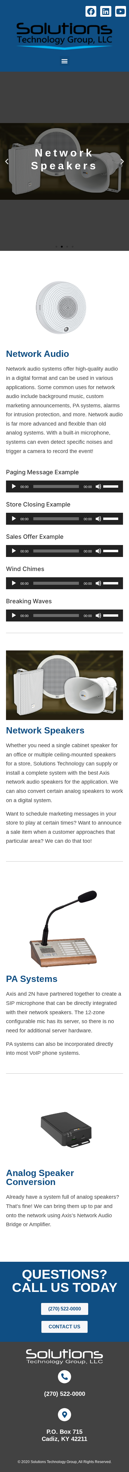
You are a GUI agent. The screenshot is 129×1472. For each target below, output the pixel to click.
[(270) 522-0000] (64, 1376)
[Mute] (98, 486)
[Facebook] (91, 11)
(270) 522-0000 (64, 1393)
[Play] (14, 486)
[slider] (111, 486)
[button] (65, 61)
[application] (64, 486)
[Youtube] (120, 11)
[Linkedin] (105, 11)
